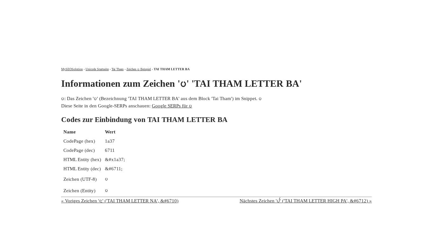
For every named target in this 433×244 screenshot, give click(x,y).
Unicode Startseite (97, 69)
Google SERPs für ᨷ (172, 105)
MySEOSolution (72, 69)
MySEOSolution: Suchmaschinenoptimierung (135, 28)
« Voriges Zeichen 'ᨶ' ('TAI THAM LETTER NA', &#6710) (119, 200)
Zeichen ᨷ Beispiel (138, 69)
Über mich (288, 5)
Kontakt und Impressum (338, 5)
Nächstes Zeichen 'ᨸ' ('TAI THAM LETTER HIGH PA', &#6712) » (306, 200)
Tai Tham (118, 69)
